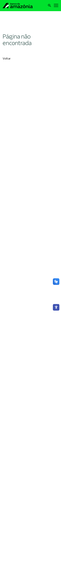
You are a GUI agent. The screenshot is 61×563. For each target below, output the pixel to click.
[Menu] (56, 5)
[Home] (20, 5)
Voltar (7, 58)
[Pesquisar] (49, 6)
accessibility (56, 307)
